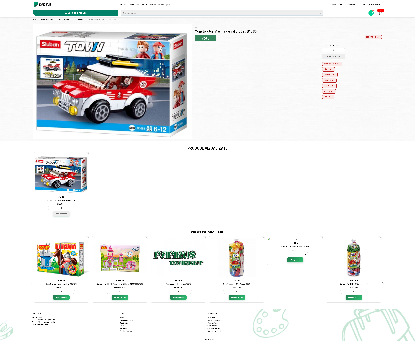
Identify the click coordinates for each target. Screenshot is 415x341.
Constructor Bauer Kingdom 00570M (61, 284)
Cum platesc (213, 323)
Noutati (144, 5)
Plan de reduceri (214, 317)
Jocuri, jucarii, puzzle (62, 19)
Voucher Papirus (164, 5)
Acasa (35, 19)
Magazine (123, 5)
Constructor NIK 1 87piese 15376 (236, 284)
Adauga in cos (61, 214)
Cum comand (213, 326)
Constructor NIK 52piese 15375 (178, 284)
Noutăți (122, 326)
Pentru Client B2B (338, 5)
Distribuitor (152, 5)
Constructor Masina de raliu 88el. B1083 (102, 19)
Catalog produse (77, 12)
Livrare (138, 5)
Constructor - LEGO (79, 19)
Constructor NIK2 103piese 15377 (295, 246)
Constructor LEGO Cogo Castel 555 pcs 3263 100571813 (120, 284)
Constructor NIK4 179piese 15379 (354, 284)
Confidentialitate (214, 328)
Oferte (131, 5)
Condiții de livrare (215, 320)
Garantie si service (215, 331)
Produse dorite (126, 331)
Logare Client (350, 5)
